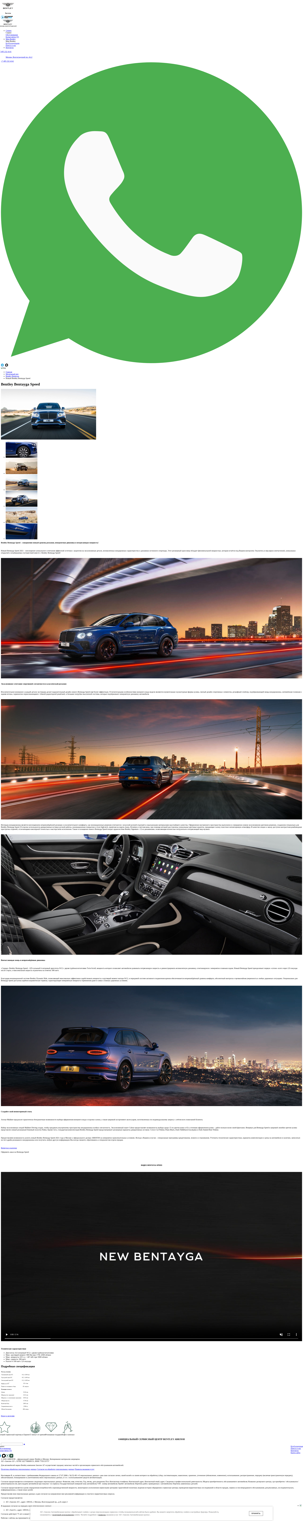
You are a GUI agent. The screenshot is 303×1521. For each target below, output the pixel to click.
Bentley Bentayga (12, 376)
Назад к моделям (7, 1416)
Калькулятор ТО (12, 37)
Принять (256, 1513)
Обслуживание (12, 35)
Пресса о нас (11, 45)
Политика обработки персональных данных (19, 1469)
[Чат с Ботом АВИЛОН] (2, 366)
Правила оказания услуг (84, 1469)
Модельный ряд (12, 374)
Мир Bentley (11, 39)
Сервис (9, 31)
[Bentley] (8, 14)
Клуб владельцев (12, 43)
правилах (102, 1515)
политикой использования (63, 1515)
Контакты (10, 48)
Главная (9, 372)
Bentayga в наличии (9, 1148)
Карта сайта (295, 1453)
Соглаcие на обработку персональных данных (55, 1469)
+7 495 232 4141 (7, 61)
